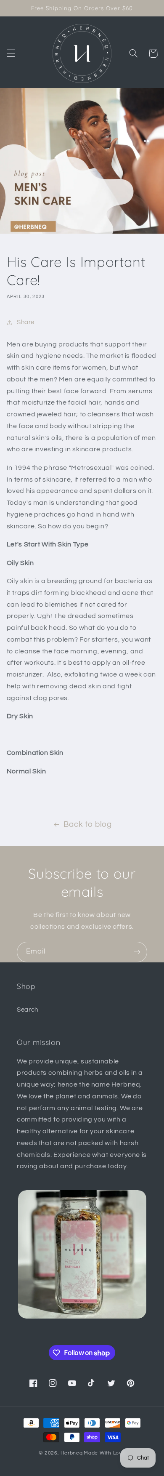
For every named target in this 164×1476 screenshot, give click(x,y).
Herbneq (71, 1453)
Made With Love (104, 1453)
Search (27, 1010)
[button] (11, 53)
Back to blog (87, 825)
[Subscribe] (137, 952)
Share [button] (25, 322)
